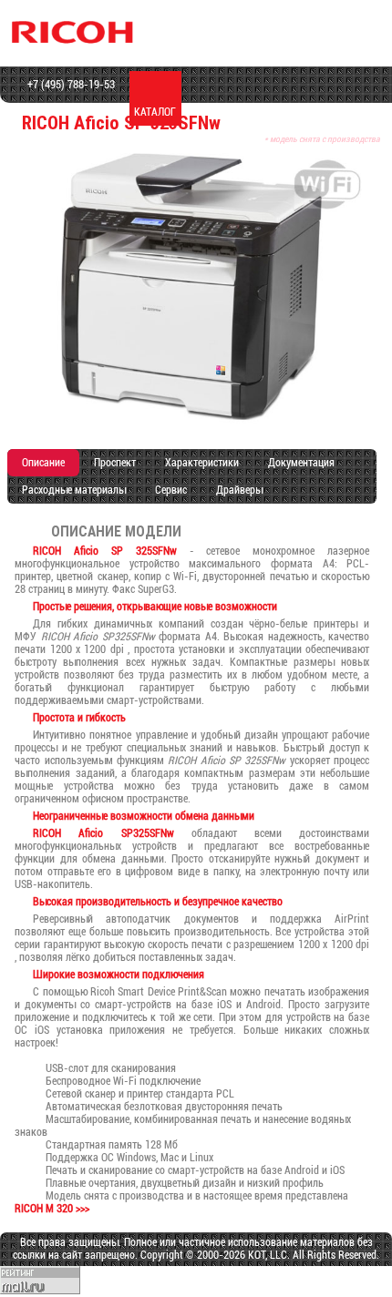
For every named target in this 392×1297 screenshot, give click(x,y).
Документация (301, 462)
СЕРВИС (258, 112)
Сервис (171, 490)
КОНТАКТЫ (361, 112)
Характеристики (202, 462)
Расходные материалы (74, 490)
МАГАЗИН (207, 112)
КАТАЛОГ (155, 112)
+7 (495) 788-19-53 (70, 84)
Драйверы (239, 490)
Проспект (115, 462)
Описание (43, 462)
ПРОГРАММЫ (310, 112)
